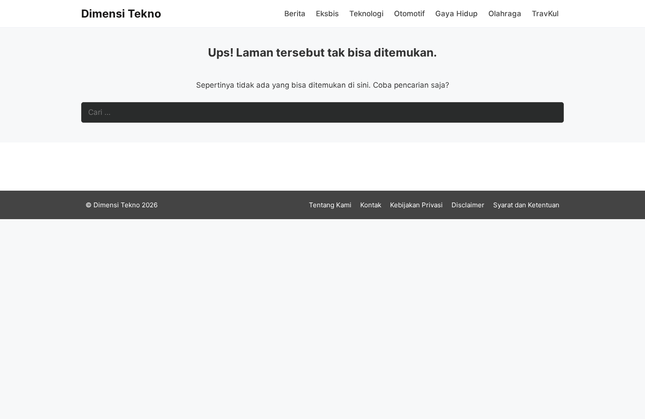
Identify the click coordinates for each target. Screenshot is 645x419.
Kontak (370, 205)
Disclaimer (468, 205)
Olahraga (504, 13)
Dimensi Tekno (121, 13)
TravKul (545, 13)
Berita (294, 13)
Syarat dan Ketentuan (526, 205)
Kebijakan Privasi (416, 205)
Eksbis (327, 13)
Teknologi (366, 13)
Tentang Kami (330, 205)
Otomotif (409, 13)
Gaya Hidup (456, 13)
